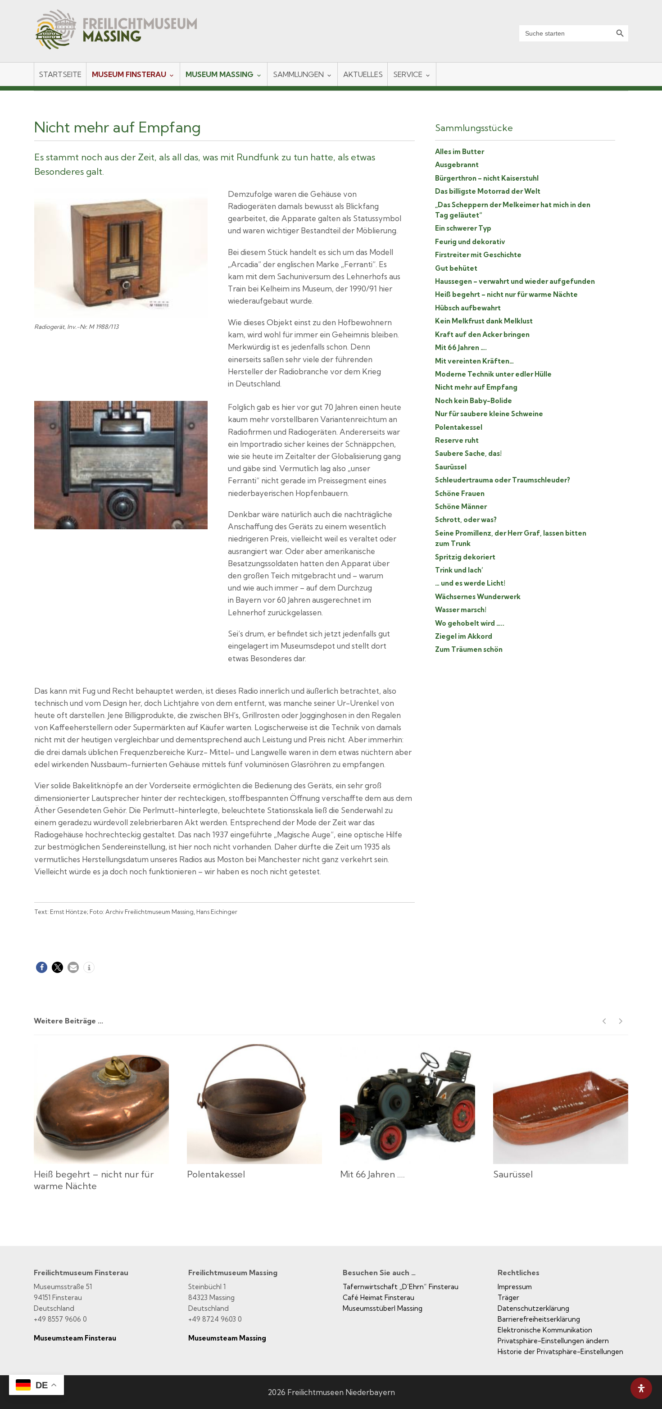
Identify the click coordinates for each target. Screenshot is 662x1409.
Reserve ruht (457, 440)
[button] (41, 967)
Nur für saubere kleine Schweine (489, 413)
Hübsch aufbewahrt (468, 308)
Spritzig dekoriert (465, 557)
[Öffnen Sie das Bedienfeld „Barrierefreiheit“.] (641, 1388)
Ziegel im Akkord (463, 636)
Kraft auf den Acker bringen (482, 334)
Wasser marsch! (460, 609)
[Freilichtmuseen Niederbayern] (124, 35)
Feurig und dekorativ (470, 241)
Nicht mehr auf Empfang (476, 387)
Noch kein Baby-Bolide (473, 400)
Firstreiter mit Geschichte (478, 254)
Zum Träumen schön (469, 649)
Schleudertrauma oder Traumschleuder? (502, 480)
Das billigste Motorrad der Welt (487, 191)
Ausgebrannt (457, 164)
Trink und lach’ (459, 570)
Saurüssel (451, 467)
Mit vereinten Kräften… (474, 361)
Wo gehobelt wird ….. (469, 623)
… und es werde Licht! (470, 583)
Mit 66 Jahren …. (461, 347)
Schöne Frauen (460, 493)
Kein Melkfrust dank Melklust (484, 321)
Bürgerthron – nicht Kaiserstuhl (487, 178)
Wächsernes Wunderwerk (478, 596)
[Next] (620, 1021)
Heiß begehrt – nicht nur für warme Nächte (506, 294)
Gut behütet (456, 268)
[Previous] (604, 1021)
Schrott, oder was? (466, 519)
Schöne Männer (461, 506)
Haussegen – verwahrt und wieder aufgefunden (515, 281)
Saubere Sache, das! (468, 453)
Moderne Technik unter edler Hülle (493, 374)
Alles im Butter (459, 151)
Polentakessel (458, 427)
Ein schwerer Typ (463, 228)
